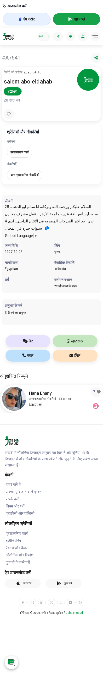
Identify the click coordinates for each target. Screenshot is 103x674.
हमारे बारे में (13, 484)
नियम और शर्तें (15, 506)
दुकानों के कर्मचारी (18, 562)
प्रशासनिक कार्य (17, 533)
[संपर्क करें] (11, 662)
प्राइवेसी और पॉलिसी (20, 513)
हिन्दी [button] (41, 36)
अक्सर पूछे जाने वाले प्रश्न (23, 491)
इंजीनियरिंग (13, 540)
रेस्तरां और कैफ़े (16, 548)
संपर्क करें (12, 499)
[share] (58, 36)
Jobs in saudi (75, 612)
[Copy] (47, 228)
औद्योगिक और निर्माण (20, 555)
